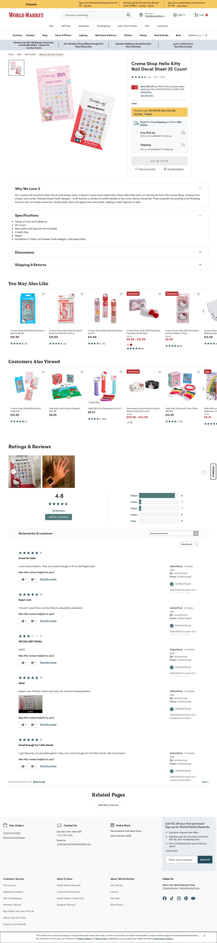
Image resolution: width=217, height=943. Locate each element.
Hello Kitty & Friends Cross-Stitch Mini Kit (181, 410)
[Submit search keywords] (128, 15)
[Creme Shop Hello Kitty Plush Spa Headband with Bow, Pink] (128, 344)
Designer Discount (66, 904)
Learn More (182, 5)
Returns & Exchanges (14, 837)
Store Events (116, 904)
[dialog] (108, 937)
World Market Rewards (69, 885)
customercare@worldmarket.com (74, 843)
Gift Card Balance (12, 898)
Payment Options (12, 904)
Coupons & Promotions (68, 891)
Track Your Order (11, 832)
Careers (114, 891)
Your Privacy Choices (163, 939)
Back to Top (39, 781)
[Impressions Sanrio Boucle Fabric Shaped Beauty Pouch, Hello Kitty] (128, 422)
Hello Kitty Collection (108, 804)
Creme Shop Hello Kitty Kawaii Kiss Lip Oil (105, 332)
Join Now (88, 5)
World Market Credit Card (70, 898)
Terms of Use (101, 939)
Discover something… (77, 15)
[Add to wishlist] (43, 294)
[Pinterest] (186, 898)
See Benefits (147, 95)
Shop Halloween (133, 46)
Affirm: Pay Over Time (14, 917)
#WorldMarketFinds (190, 888)
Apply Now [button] (146, 91)
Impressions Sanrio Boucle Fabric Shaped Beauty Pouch (143, 410)
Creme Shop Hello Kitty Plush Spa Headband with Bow (143, 332)
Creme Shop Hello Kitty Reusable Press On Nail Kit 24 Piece (65, 332)
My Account (9, 885)
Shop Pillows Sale (83, 46)
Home (11, 54)
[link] (201, 15)
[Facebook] (164, 898)
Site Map (115, 898)
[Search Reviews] (195, 533)
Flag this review (48, 579)
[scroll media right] (203, 471)
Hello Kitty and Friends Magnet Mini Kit (64, 410)
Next (205, 781)
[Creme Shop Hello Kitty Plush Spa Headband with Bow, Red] (131, 344)
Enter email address (180, 859)
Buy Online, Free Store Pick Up (18, 911)
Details (151, 5)
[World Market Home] (26, 14)
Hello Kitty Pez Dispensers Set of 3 (105, 408)
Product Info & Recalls (14, 924)
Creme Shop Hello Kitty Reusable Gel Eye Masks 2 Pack (182, 332)
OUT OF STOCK (159, 161)
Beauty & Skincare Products (51, 54)
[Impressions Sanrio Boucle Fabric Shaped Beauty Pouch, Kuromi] (131, 422)
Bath (19, 54)
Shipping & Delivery (13, 891)
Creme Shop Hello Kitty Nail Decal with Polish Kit (27, 332)
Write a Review (58, 517)
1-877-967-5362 (65, 835)
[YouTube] (193, 898)
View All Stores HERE (120, 835)
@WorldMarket (170, 888)
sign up (205, 859)
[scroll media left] (13, 471)
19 (149, 77)
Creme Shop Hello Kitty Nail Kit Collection (25, 410)
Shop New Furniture (183, 46)
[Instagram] (179, 898)
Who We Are (116, 885)
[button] (17, 35)
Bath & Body (30, 54)
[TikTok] (172, 898)
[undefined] (196, 35)
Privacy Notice (84, 939)
